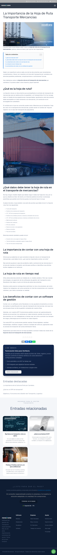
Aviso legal (47, 528)
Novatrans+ (19, 525)
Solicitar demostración (12, 372)
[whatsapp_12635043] (53, 551)
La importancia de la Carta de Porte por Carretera (18, 385)
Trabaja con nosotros (35, 528)
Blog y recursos (34, 522)
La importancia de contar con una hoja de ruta (17, 62)
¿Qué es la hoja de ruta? (12, 57)
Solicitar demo (48, 518)
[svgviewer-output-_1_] (6, 5)
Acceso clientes (49, 525)
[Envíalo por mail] (23, 342)
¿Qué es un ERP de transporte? (13, 389)
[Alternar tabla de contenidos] (40, 55)
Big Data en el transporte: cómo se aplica (15, 435)
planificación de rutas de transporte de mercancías (28, 306)
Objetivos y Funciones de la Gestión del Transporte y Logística (22, 393)
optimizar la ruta (31, 286)
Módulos (18, 518)
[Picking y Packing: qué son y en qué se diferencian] (15, 454)
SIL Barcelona (33, 525)
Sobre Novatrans (34, 518)
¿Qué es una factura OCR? (42, 434)
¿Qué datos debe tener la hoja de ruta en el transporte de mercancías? (24, 59)
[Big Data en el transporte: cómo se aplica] (15, 423)
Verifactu (18, 528)
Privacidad (47, 531)
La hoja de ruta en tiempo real (13, 64)
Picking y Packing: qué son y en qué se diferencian (15, 466)
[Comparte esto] (26, 342)
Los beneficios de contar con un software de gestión (19, 66)
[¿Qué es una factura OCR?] (41, 423)
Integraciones (19, 522)
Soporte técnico (49, 522)
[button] (55, 5)
